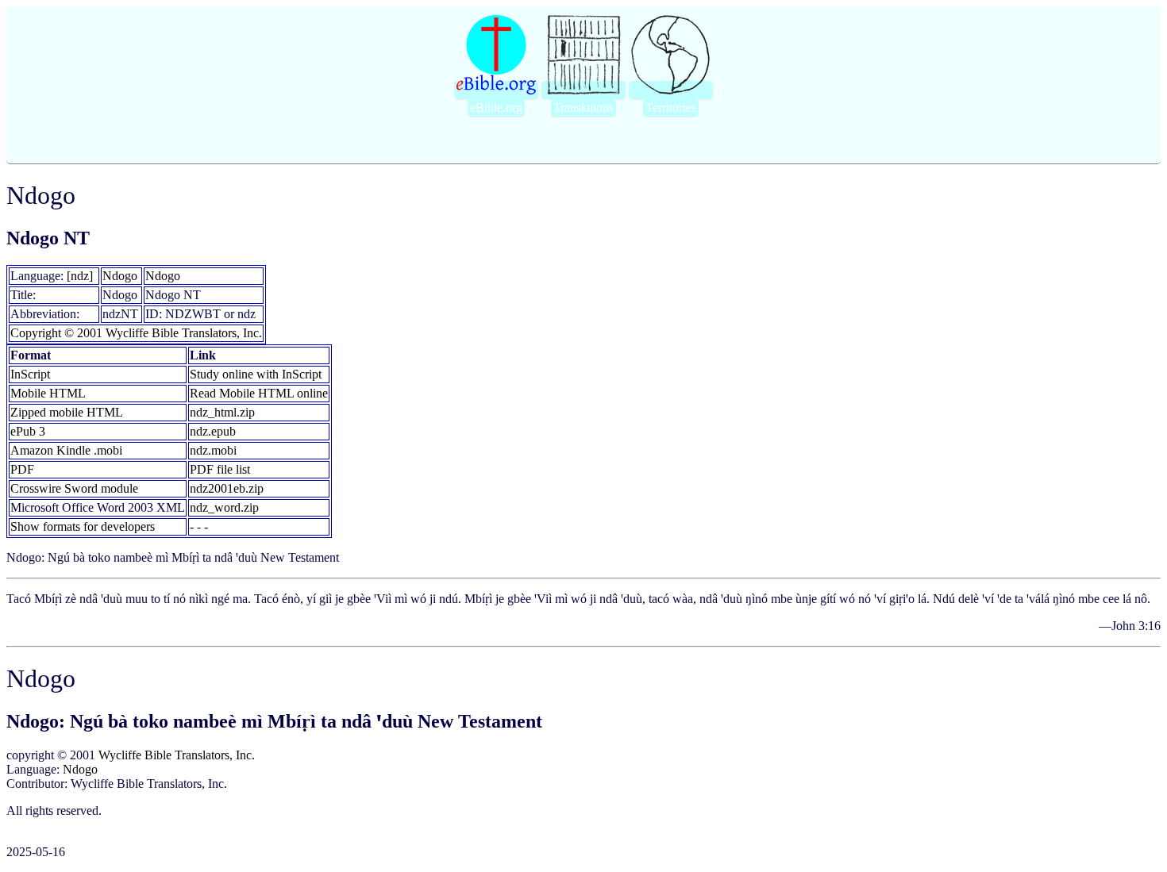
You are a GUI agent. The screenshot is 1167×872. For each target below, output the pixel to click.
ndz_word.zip (224, 507)
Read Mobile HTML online (259, 393)
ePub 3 (27, 431)
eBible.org (496, 107)
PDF (22, 469)
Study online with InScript (256, 374)
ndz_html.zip (222, 412)
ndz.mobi (213, 450)
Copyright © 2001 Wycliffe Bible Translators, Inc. (136, 333)
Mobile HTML (48, 393)
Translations (583, 107)
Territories (670, 107)
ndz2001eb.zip (227, 488)
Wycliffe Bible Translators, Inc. (176, 755)
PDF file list (220, 469)
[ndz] (80, 275)
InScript (30, 374)
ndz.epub (213, 431)
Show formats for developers (82, 526)
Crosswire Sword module (74, 488)
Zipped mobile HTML (66, 412)
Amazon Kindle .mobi (66, 450)
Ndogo (119, 275)
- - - (199, 526)
